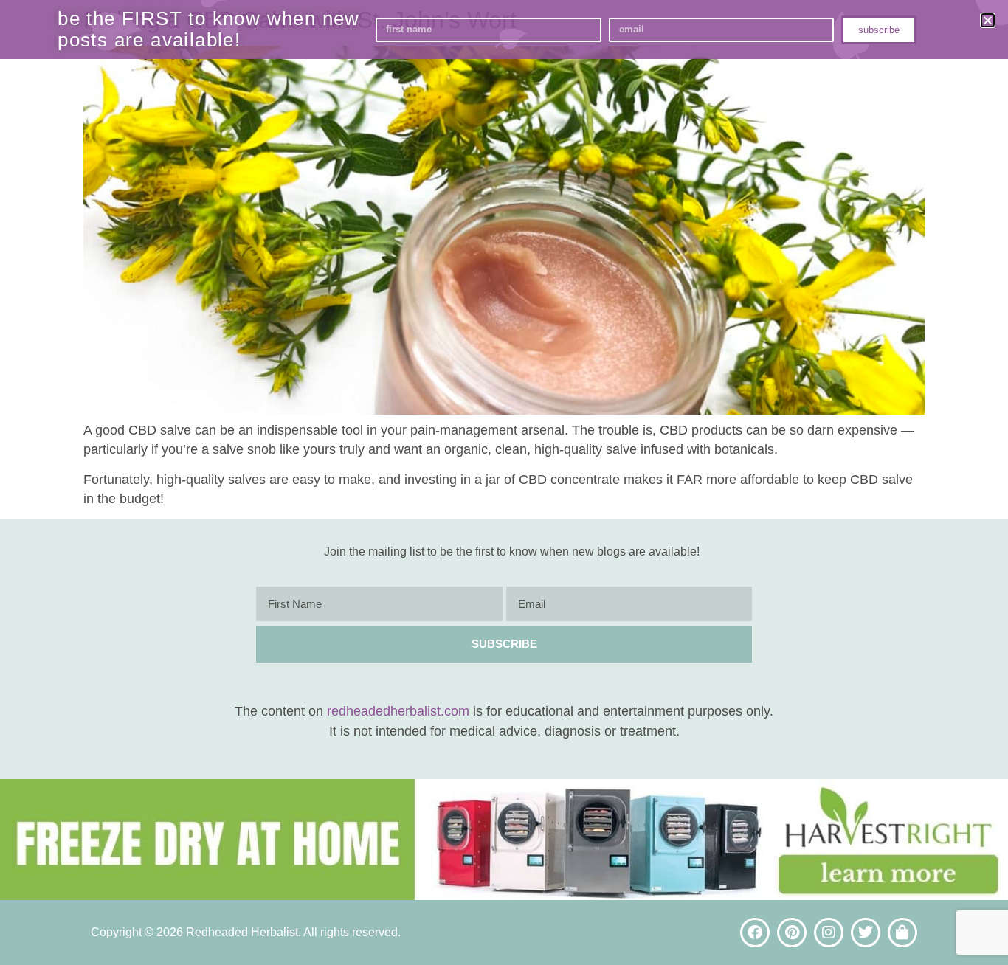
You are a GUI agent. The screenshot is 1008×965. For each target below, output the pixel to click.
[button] (987, 20)
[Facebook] (755, 932)
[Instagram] (828, 932)
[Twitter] (865, 932)
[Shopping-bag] (902, 932)
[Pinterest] (792, 932)
